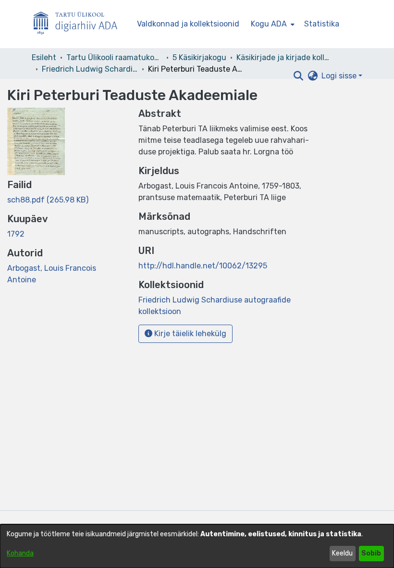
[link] (47, 199)
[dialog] (197, 546)
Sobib (371, 553)
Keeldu (342, 553)
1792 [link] (16, 234)
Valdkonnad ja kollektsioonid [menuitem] (188, 23)
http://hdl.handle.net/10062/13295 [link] (202, 265)
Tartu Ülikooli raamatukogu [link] (114, 57)
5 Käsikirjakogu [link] (199, 57)
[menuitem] (272, 24)
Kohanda (20, 553)
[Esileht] (79, 24)
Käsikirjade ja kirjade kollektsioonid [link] (284, 57)
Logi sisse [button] (339, 75)
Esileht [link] (44, 57)
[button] (298, 76)
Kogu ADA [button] (269, 23)
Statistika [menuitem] (321, 23)
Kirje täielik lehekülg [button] (189, 333)
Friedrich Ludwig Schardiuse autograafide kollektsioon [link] (90, 69)
